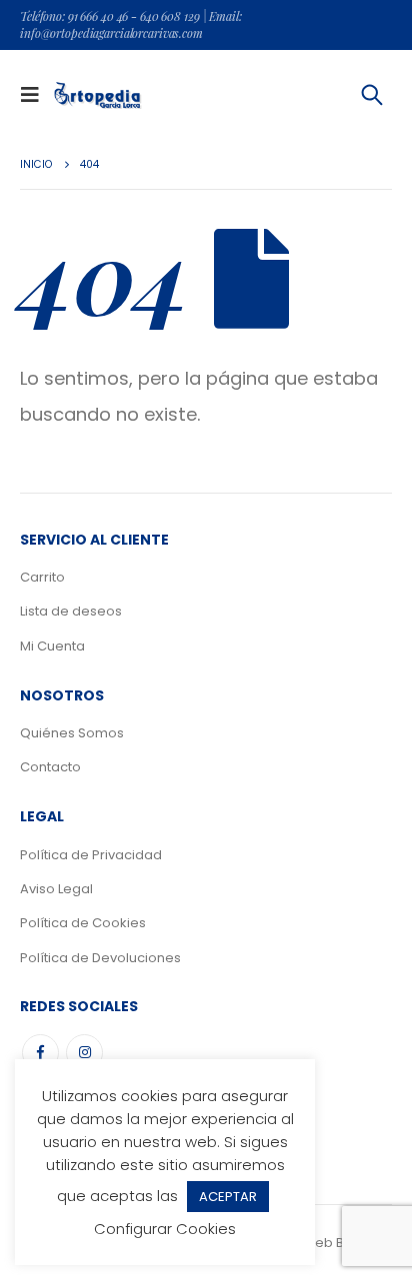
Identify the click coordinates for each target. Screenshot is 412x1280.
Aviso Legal (56, 888)
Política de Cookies (83, 922)
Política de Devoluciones (100, 957)
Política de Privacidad (91, 854)
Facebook (40, 1052)
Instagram (84, 1052)
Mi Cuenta (52, 646)
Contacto (50, 766)
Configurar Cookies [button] (165, 1228)
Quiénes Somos (72, 732)
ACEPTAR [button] (228, 1196)
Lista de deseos (71, 611)
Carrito (42, 577)
